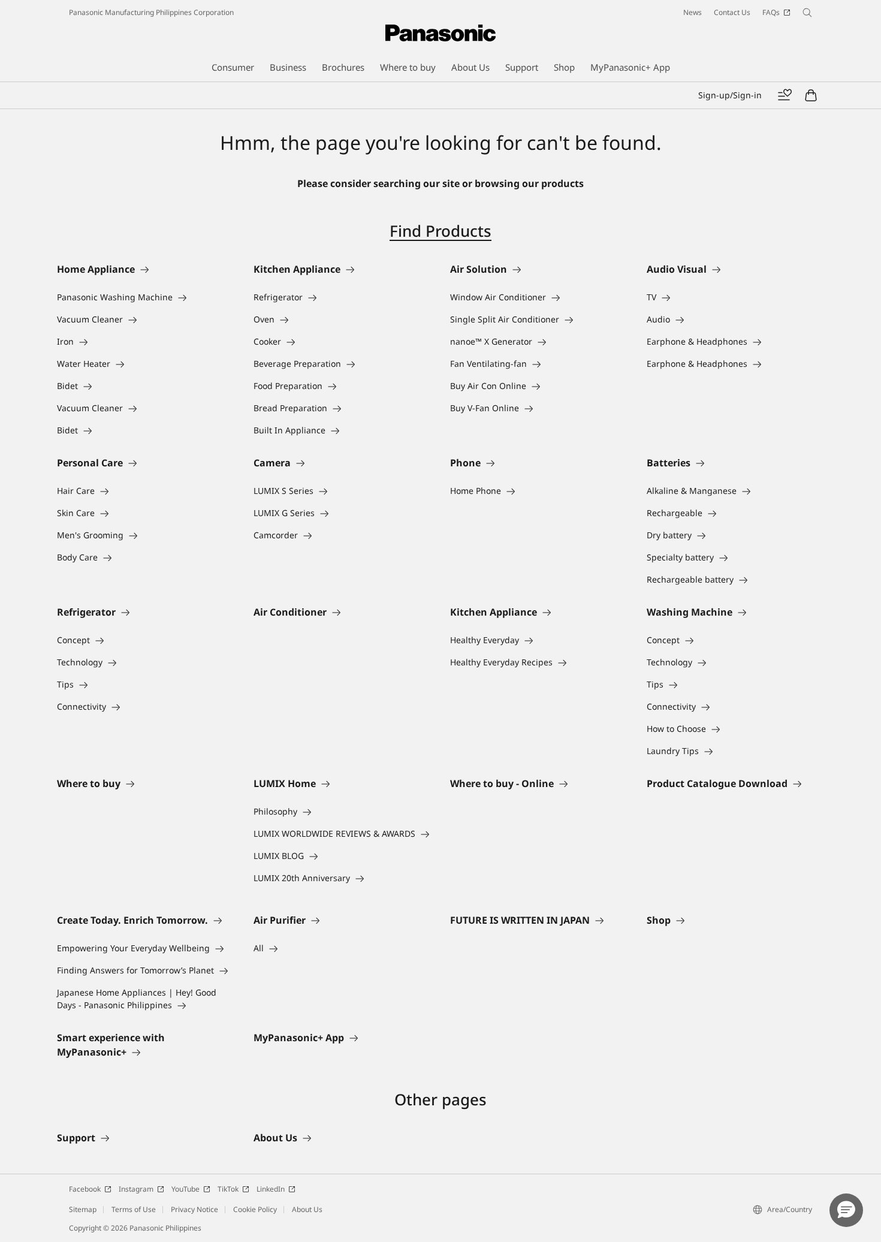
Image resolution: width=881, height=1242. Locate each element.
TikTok (228, 1189)
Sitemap (82, 1209)
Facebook (85, 1189)
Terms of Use (133, 1209)
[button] (846, 1210)
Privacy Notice (194, 1209)
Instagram (136, 1189)
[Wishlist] (784, 95)
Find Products (440, 231)
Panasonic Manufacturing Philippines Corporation (151, 12)
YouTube (185, 1189)
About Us (307, 1209)
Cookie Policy (255, 1209)
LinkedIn (271, 1189)
